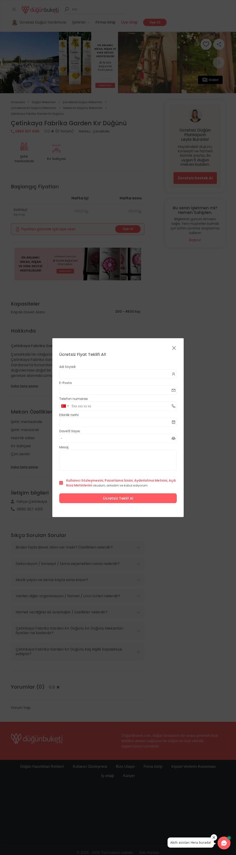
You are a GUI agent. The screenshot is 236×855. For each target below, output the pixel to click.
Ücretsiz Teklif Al (118, 498)
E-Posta (65, 382)
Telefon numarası (73, 398)
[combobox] (64, 406)
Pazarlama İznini (119, 480)
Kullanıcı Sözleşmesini (84, 480)
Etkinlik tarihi (69, 414)
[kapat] (174, 348)
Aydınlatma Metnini (150, 480)
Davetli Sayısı (69, 431)
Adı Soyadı (67, 366)
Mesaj (63, 447)
